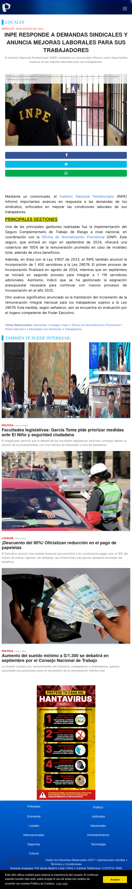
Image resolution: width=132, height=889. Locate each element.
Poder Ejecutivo (15, 329)
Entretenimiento (98, 835)
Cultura (34, 853)
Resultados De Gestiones (45, 329)
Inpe (65, 325)
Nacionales (98, 825)
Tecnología (98, 844)
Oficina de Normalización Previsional (73, 237)
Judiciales (98, 816)
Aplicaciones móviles (111, 860)
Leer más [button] (62, 883)
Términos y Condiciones (66, 864)
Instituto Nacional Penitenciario (87, 196)
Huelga (54, 325)
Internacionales (33, 835)
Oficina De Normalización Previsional (96, 325)
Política (98, 807)
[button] (125, 9)
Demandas (40, 325)
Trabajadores (73, 329)
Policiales (34, 806)
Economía (34, 816)
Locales (34, 825)
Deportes (34, 844)
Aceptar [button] (115, 879)
